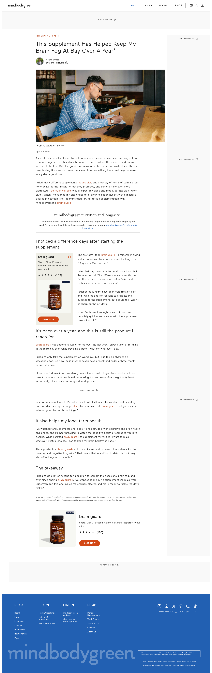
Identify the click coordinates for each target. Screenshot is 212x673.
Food (16, 617)
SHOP (178, 5)
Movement (19, 621)
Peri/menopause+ (47, 623)
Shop (91, 605)
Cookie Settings (190, 665)
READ (135, 5)
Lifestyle (18, 625)
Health (17, 613)
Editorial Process (178, 665)
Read (18, 605)
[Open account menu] (202, 5)
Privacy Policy (181, 661)
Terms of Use (162, 661)
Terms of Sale (152, 661)
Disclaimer (171, 661)
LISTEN (162, 5)
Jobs (144, 661)
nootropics (84, 182)
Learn (44, 605)
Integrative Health (47, 36)
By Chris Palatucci (55, 63)
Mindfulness (19, 630)
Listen (68, 605)
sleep (76, 406)
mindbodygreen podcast (70, 614)
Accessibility (147, 665)
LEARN (148, 5)
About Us (91, 632)
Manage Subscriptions (93, 614)
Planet (17, 638)
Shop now (48, 319)
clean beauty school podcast (70, 620)
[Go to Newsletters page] (191, 5)
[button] (66, 62)
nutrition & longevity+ (44, 618)
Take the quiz (93, 623)
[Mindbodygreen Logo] (20, 5)
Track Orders (93, 619)
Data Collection (166, 665)
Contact (91, 628)
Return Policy (191, 661)
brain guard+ (65, 202)
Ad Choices (156, 665)
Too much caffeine (60, 190)
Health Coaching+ (47, 613)
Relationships (20, 634)
